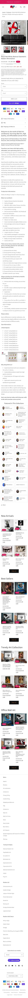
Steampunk (6, 904)
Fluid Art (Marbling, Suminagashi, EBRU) (13, 931)
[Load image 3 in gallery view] (21, 49)
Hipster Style (6, 924)
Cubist (4, 873)
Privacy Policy (6, 795)
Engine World (6, 938)
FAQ (4, 805)
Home (3, 12)
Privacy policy (7, 992)
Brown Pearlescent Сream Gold (20, 559)
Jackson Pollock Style (8, 893)
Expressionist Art (7, 863)
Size (2, 90)
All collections (6, 788)
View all (14, 571)
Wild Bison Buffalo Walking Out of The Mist (20, 627)
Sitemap (5, 839)
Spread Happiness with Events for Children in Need (14, 834)
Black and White (7, 941)
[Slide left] (1, 50)
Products (9, 12)
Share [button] (4, 505)
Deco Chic (5, 934)
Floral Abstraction (7, 897)
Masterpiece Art (7, 945)
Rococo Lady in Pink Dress (20, 666)
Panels (2, 83)
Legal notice (9, 994)
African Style (6, 920)
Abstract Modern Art (8, 849)
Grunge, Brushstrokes (8, 907)
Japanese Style (7, 911)
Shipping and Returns (8, 802)
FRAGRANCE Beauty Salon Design (20, 533)
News (4, 819)
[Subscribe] (21, 955)
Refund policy (23, 990)
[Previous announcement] (3, 2)
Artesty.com (8, 990)
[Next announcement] (25, 2)
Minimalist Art (6, 859)
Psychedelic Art (7, 852)
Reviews (5, 785)
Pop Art (5, 876)
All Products (6, 830)
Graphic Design (7, 890)
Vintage (5, 927)
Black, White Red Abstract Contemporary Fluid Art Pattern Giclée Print (20, 754)
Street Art (5, 900)
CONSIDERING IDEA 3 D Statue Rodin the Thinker (7, 535)
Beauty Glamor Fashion (6, 559)
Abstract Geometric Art (9, 869)
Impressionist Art (7, 866)
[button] (3, 7)
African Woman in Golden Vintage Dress (7, 691)
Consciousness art (7, 886)
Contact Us (6, 792)
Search (5, 781)
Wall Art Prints (6, 816)
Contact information (18, 994)
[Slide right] (26, 50)
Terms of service (14, 992)
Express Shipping (9, 63)
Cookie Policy (6, 799)
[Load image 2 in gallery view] (14, 49)
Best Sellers (6, 826)
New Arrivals (6, 823)
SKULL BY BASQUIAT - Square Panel (20, 597)
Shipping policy (22, 992)
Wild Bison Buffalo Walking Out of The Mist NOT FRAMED (7, 665)
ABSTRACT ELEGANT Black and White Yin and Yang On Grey (7, 627)
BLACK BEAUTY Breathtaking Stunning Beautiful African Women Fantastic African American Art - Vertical (7, 600)
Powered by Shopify (15, 990)
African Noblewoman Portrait (20, 691)
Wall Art (5, 812)
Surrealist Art (6, 855)
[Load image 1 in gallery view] (7, 49)
